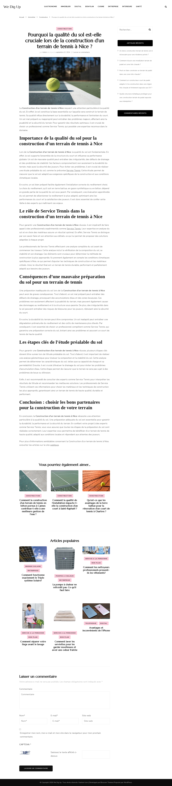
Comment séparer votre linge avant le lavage (33, 643)
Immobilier (66, 6)
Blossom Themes (107, 782)
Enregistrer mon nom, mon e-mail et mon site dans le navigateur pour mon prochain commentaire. (60, 735)
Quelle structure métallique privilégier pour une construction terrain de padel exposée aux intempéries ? (135, 97)
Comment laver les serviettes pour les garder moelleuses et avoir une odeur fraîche (64, 645)
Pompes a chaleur (65, 576)
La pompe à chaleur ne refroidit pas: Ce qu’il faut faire (65, 587)
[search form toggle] (166, 7)
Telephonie (90, 623)
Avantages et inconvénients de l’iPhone (96, 629)
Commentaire (25, 689)
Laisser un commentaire (81, 52)
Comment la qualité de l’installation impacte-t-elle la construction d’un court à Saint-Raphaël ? (65, 504)
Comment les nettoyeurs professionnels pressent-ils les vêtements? (96, 570)
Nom (22, 715)
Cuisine (101, 6)
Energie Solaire (33, 566)
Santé (139, 6)
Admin (44, 52)
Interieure (127, 6)
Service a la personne (96, 559)
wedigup (54, 445)
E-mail (54, 715)
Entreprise (113, 6)
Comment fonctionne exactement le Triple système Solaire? (33, 577)
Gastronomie (50, 6)
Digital (78, 6)
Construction (65, 29)
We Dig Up (12, 7)
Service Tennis (73, 170)
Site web (86, 715)
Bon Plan (89, 6)
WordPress (128, 782)
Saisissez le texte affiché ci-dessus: (64, 754)
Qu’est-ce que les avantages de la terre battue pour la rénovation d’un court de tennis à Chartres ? (96, 506)
